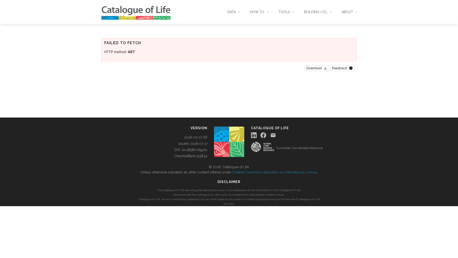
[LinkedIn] (254, 135)
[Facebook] (263, 135)
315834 (201, 156)
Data (231, 12)
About (347, 12)
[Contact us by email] (273, 135)
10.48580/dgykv (194, 150)
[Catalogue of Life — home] (229, 141)
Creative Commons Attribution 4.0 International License (274, 172)
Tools (284, 12)
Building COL (315, 12)
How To (257, 12)
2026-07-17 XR (195, 137)
